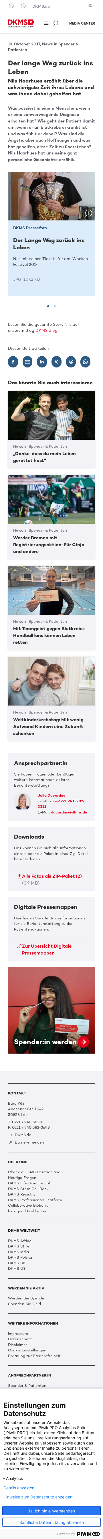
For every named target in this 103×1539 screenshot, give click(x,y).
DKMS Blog (46, 330)
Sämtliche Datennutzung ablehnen (51, 1522)
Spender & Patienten (27, 1385)
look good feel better (27, 1211)
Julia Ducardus (51, 795)
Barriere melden (29, 1142)
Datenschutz (20, 1339)
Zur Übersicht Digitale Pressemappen (47, 949)
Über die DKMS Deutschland (34, 1172)
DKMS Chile (18, 1246)
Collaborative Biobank (28, 1205)
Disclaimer (17, 1345)
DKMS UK (17, 1263)
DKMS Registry (21, 1194)
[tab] (48, 306)
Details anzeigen (18, 1488)
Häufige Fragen (22, 1178)
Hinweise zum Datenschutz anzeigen (37, 1497)
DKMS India (18, 1252)
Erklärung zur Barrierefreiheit (34, 1356)
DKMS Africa (19, 1241)
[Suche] (56, 23)
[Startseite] (21, 23)
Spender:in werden (51, 1010)
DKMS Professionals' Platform (35, 1200)
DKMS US (17, 1268)
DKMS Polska (20, 1257)
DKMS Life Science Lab (29, 1183)
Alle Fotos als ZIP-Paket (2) (52, 879)
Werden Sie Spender (27, 1298)
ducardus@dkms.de (69, 812)
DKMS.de (41, 6)
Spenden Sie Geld (24, 1304)
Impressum (18, 1333)
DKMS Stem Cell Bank (28, 1189)
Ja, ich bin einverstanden (51, 1510)
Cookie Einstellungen (27, 1350)
